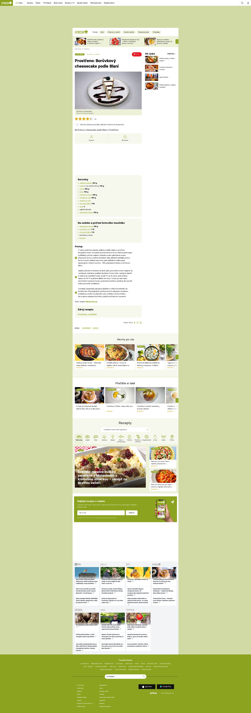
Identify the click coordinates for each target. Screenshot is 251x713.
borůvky (83, 238)
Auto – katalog (87, 666)
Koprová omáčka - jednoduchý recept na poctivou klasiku (164, 41)
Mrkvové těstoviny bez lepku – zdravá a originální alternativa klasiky (162, 487)
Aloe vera (148, 666)
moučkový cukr (85, 198)
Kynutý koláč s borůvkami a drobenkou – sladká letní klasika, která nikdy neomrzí (163, 591)
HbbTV (79, 694)
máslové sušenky (86, 183)
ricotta (82, 189)
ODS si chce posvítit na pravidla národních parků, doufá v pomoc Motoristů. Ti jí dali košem (86, 591)
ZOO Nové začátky (165, 663)
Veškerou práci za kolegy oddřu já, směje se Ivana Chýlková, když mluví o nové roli (112, 581)
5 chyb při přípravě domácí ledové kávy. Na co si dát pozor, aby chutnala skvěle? (88, 407)
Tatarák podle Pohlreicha (135, 666)
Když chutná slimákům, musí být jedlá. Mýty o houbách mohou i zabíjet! (137, 627)
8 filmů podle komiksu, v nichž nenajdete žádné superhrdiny (85, 635)
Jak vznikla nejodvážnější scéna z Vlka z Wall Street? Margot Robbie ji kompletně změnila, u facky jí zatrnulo (86, 647)
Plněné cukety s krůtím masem (167, 59)
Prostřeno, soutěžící (92, 54)
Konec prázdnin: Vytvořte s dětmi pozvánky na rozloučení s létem (137, 645)
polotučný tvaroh (86, 195)
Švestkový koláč (146, 669)
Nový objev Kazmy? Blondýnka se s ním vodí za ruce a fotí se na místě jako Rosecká (112, 646)
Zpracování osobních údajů (106, 697)
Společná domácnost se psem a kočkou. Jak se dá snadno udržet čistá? (137, 636)
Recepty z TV (70, 3)
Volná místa (80, 688)
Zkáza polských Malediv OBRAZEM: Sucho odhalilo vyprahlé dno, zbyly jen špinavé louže (87, 600)
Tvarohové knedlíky (120, 669)
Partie (137, 663)
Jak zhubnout (84, 663)
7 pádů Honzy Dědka (101, 666)
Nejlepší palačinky (133, 669)
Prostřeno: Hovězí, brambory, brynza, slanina (148, 407)
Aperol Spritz (163, 77)
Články (38, 3)
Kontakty (101, 694)
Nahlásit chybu (81, 706)
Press (101, 688)
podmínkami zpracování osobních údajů (105, 517)
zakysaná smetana (86, 212)
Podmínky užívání (82, 697)
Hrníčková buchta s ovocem (166, 68)
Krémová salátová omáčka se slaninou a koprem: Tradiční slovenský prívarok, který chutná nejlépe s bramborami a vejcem (149, 364)
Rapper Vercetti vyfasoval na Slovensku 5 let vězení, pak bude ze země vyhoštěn (113, 636)
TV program (119, 663)
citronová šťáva (85, 204)
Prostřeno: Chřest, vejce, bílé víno (120, 406)
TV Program (47, 3)
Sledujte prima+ (109, 3)
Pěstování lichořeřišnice (160, 666)
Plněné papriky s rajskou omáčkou (167, 86)
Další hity (171, 54)
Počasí (143, 663)
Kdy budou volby (152, 663)
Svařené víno (122, 666)
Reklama (79, 691)
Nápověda (102, 700)
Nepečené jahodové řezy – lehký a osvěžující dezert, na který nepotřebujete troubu (131, 42)
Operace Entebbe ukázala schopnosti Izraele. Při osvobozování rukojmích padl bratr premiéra (138, 592)
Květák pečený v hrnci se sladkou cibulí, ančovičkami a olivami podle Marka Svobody (118, 364)
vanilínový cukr (85, 201)
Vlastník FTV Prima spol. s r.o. (85, 703)
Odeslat (132, 513)
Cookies (79, 700)
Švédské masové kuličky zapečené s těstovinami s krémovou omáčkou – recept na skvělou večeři (102, 477)
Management (103, 685)
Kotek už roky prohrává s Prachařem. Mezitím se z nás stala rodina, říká (112, 600)
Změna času (129, 663)
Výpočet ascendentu (106, 669)
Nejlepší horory (109, 663)
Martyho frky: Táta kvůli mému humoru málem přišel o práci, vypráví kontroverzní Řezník (111, 627)
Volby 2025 (112, 666)
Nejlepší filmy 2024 (96, 663)
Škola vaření (58, 3)
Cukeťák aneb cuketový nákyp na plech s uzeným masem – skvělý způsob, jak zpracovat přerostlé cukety (95, 44)
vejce (81, 206)
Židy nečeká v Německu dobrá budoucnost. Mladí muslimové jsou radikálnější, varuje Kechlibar (87, 581)
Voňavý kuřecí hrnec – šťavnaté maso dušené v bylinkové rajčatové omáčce (88, 364)
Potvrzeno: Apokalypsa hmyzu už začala (137, 580)
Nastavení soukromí (104, 706)
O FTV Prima (80, 685)
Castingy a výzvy (103, 691)
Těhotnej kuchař (95, 3)
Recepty (30, 3)
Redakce (101, 703)
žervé (82, 192)
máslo (82, 186)
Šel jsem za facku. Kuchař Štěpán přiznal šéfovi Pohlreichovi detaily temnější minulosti (112, 591)
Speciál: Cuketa (82, 3)
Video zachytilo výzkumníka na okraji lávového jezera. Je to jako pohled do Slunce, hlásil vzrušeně (137, 600)
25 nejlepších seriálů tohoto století (87, 625)
